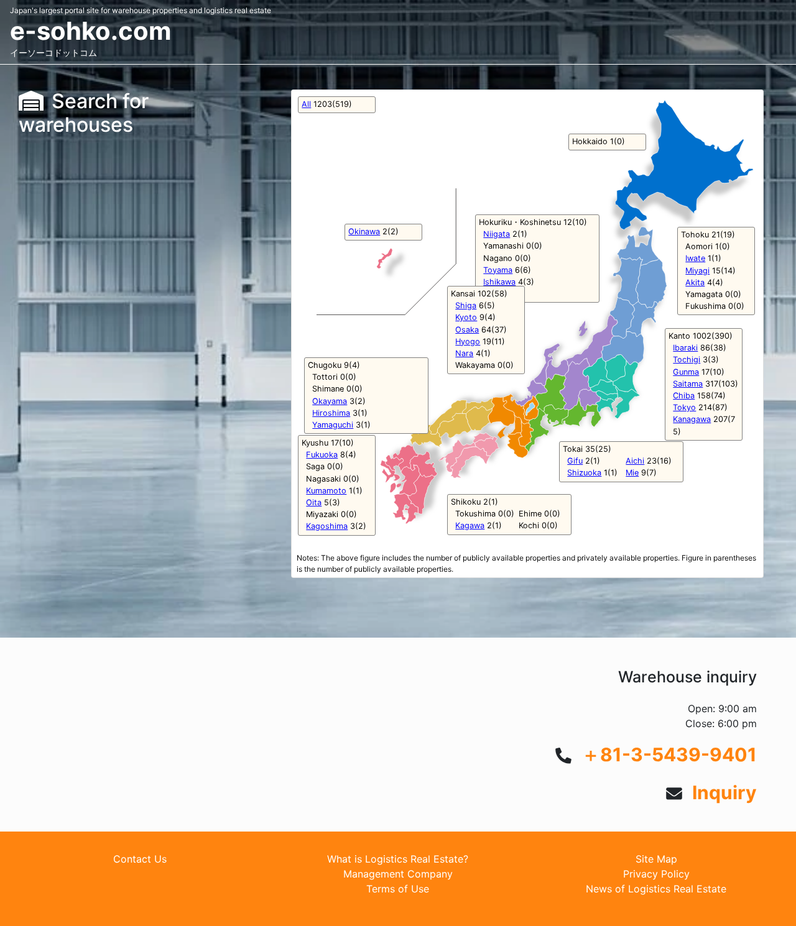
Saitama (688, 383)
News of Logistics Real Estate (656, 888)
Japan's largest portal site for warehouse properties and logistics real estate (140, 10)
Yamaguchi (332, 424)
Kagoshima (327, 526)
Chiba (684, 395)
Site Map (656, 859)
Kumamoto (326, 490)
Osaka (467, 329)
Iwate (695, 258)
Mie (632, 472)
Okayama (329, 401)
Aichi (635, 460)
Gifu (575, 460)
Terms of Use (397, 888)
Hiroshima (331, 413)
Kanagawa (692, 419)
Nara (464, 353)
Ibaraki (685, 347)
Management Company (398, 874)
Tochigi (686, 359)
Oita (314, 502)
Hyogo (467, 341)
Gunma (686, 372)
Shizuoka (584, 472)
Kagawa (469, 525)
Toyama (497, 270)
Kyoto (466, 317)
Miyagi (697, 270)
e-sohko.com (90, 31)
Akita (695, 282)
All (306, 104)
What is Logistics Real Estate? (397, 859)
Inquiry (724, 792)
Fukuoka (322, 454)
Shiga (465, 305)
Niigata (496, 234)
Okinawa (364, 231)
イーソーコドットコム (53, 52)
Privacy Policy (656, 874)
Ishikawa (499, 282)
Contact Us (140, 859)
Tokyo (684, 407)
